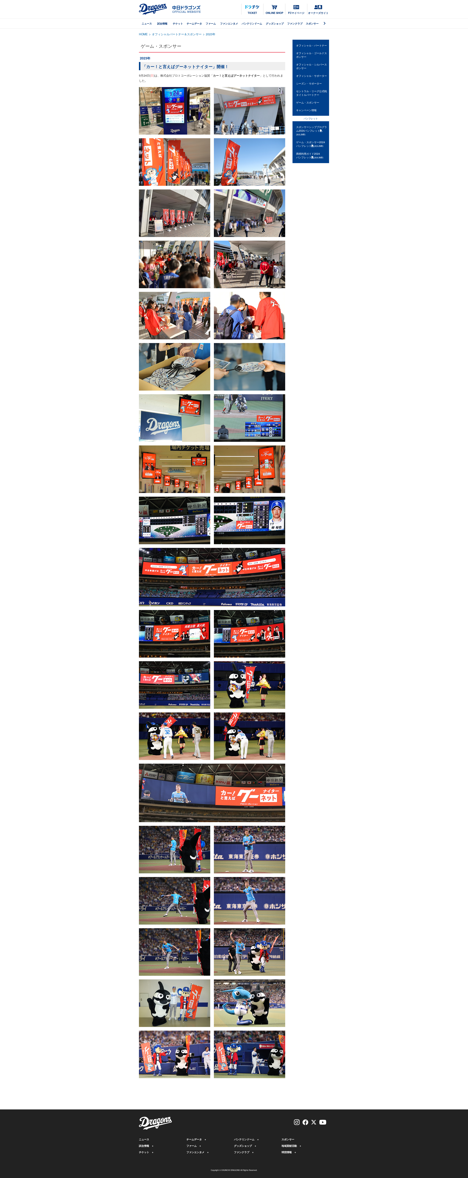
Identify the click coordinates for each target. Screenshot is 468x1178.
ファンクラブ (295, 23)
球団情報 (287, 1152)
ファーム (211, 23)
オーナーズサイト (318, 13)
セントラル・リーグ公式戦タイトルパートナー (311, 93)
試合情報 (162, 23)
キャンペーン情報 (306, 110)
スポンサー (312, 23)
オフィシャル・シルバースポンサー (311, 66)
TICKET (252, 13)
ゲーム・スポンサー (307, 102)
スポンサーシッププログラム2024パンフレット (311, 130)
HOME (143, 34)
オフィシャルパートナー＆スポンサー (177, 34)
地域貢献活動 (289, 1145)
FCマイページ (296, 13)
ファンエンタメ (229, 23)
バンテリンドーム (252, 23)
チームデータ (194, 23)
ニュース (147, 23)
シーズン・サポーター (309, 83)
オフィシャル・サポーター (311, 76)
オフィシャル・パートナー (311, 45)
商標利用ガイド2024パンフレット (309, 155)
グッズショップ (275, 23)
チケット (178, 23)
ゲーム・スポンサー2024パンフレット (310, 144)
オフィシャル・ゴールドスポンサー (311, 55)
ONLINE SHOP (274, 13)
